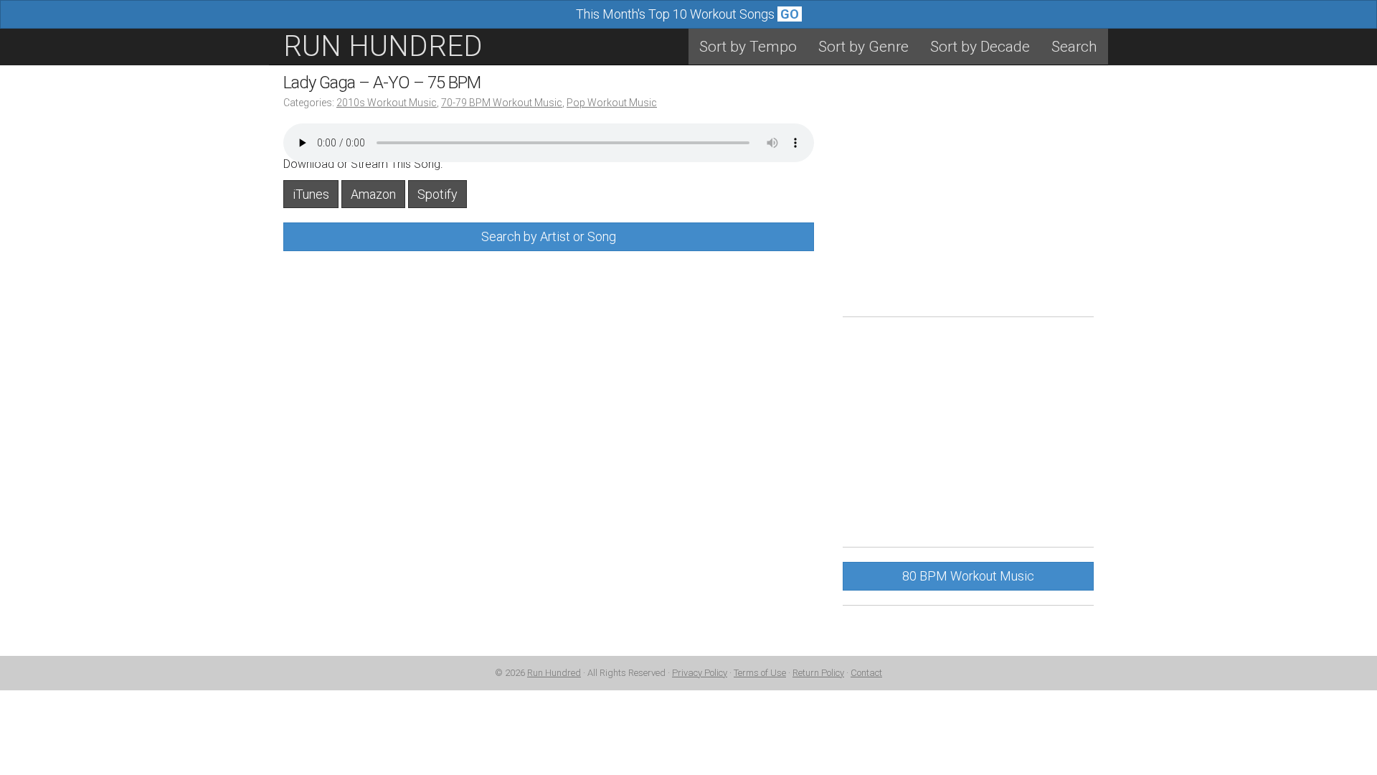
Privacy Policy (699, 672)
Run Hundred (554, 672)
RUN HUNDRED (383, 46)
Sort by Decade (980, 46)
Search (1074, 46)
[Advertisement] (968, 201)
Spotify (437, 194)
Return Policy (818, 672)
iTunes (311, 194)
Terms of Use (760, 672)
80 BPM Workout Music (968, 575)
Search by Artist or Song (548, 236)
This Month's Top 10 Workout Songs (687, 14)
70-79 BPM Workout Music (501, 102)
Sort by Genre (863, 46)
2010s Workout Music (386, 102)
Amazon (373, 194)
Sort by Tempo (748, 46)
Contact (866, 672)
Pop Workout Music (612, 102)
